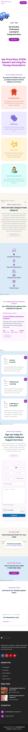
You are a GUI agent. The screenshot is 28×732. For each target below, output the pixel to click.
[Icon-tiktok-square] (15, 655)
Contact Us (14, 573)
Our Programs (5, 667)
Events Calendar (6, 673)
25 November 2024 (14, 692)
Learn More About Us (14, 235)
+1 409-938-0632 (14, 568)
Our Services (5, 670)
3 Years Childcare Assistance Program (13, 317)
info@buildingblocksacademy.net (13, 712)
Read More (6, 622)
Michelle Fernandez (14, 544)
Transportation (14, 98)
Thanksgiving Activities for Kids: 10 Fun (17, 689)
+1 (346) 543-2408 (9, 716)
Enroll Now (7, 336)
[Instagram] (7, 655)
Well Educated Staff (14, 176)
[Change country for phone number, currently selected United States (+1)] (16, 467)
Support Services (6, 679)
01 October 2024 (14, 700)
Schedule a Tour (14, 456)
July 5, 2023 (7, 615)
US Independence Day (11, 617)
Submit (14, 515)
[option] (14, 200)
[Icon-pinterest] (10, 655)
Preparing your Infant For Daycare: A (16, 696)
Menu (23, 3)
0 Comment (17, 615)
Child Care (14, 124)
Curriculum (14, 150)
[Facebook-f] (2, 655)
